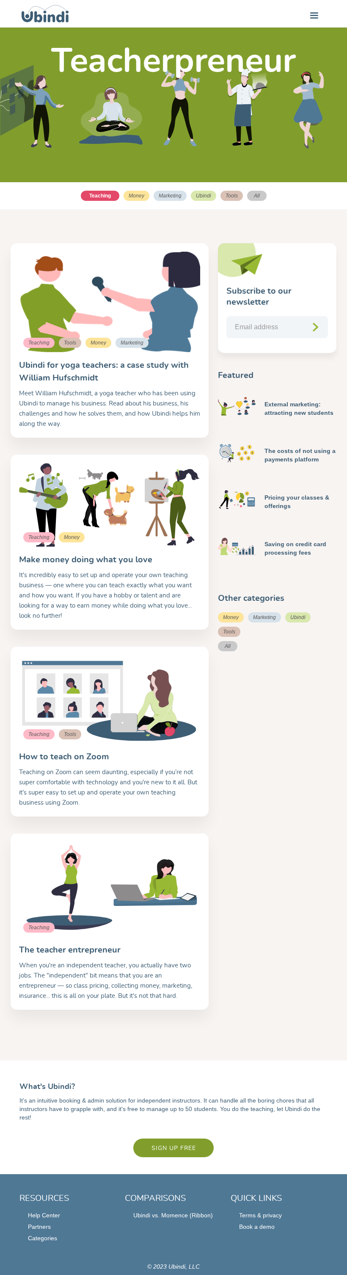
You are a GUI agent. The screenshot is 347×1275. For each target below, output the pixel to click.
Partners (39, 1226)
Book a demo (257, 1226)
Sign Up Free (173, 1148)
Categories (42, 1238)
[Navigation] (45, 14)
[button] (314, 13)
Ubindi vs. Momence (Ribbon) (173, 1215)
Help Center (44, 1215)
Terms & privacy (260, 1215)
